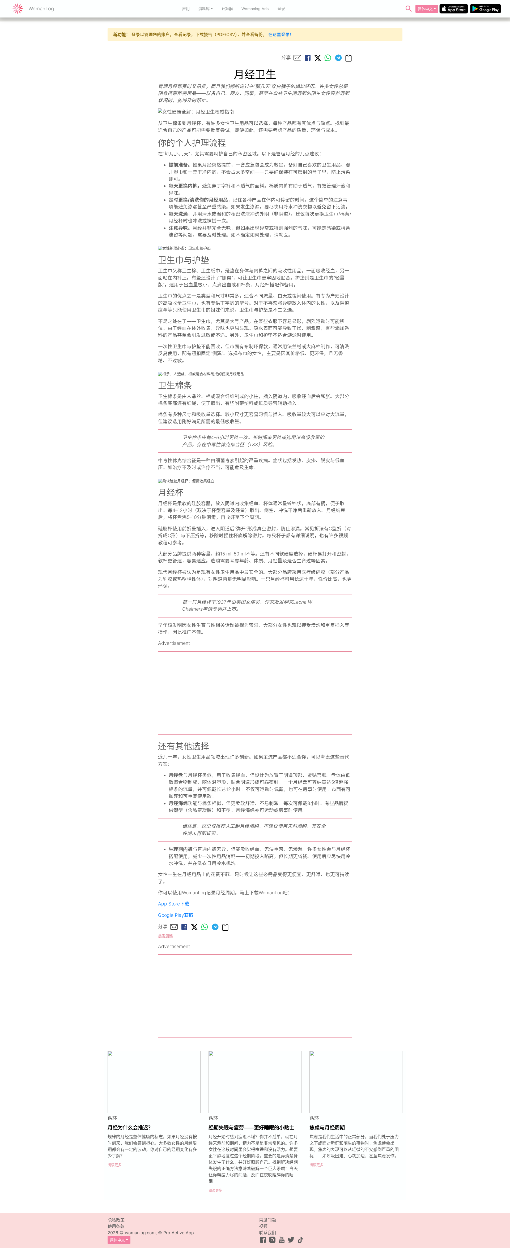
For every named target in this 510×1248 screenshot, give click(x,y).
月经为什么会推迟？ (130, 1127)
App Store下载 (173, 904)
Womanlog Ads (255, 8)
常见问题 (267, 1220)
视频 (263, 1226)
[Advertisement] (255, 693)
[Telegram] (338, 58)
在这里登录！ (281, 34)
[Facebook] (308, 58)
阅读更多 (114, 1165)
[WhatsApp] (328, 58)
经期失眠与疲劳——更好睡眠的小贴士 (251, 1127)
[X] (317, 57)
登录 (281, 8)
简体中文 (425, 9)
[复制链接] (348, 57)
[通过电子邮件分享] (297, 58)
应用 (186, 8)
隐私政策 (116, 1220)
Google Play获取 (176, 915)
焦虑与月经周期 (327, 1127)
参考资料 (165, 936)
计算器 (227, 8)
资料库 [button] (204, 8)
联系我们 (267, 1232)
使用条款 (116, 1226)
